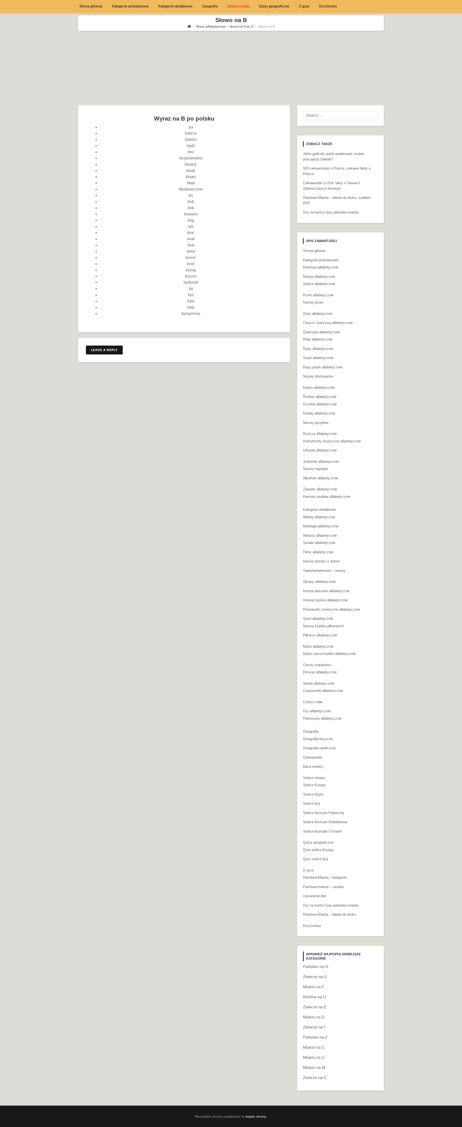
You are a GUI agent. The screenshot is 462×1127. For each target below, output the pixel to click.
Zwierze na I (314, 1027)
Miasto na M (314, 1067)
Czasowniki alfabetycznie (323, 690)
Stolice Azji (311, 803)
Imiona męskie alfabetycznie (325, 600)
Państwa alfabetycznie (320, 267)
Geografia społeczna (319, 748)
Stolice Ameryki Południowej (325, 822)
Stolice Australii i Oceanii (322, 831)
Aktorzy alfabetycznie (320, 535)
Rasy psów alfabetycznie (322, 367)
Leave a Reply (104, 350)
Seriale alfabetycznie (319, 543)
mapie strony (255, 1116)
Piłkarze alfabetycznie (320, 635)
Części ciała (312, 702)
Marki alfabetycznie (318, 646)
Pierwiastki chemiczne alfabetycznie (331, 609)
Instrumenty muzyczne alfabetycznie (332, 441)
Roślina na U (314, 997)
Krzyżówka (328, 6)
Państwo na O (315, 966)
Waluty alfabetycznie (319, 517)
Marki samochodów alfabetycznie (329, 654)
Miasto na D (314, 1017)
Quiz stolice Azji (315, 859)
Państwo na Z (315, 1037)
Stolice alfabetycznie (319, 284)
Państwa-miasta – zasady (323, 887)
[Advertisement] (231, 66)
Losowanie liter (314, 896)
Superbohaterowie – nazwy (324, 570)
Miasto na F (313, 987)
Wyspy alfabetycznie (319, 581)
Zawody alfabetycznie (320, 489)
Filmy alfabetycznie (318, 552)
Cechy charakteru (317, 665)
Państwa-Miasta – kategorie (325, 877)
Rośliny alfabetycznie (319, 397)
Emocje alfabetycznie (320, 672)
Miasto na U (314, 1057)
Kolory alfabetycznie (319, 387)
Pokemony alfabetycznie (322, 718)
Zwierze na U (315, 977)
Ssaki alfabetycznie (318, 358)
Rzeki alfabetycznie (318, 295)
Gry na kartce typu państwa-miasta (330, 212)
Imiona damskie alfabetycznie (326, 591)
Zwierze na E (315, 1007)
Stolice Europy (314, 785)
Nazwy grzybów (315, 422)
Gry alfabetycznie (317, 711)
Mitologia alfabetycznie (321, 526)
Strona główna (90, 6)
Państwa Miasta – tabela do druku (329, 914)
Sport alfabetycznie (318, 618)
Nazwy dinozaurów (318, 376)
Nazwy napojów (315, 469)
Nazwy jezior (313, 302)
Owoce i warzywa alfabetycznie (328, 323)
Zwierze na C (315, 1077)
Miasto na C (314, 1047)
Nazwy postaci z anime (321, 561)
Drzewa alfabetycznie (320, 404)
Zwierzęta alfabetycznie (321, 332)
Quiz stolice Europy (318, 850)
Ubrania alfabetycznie (320, 450)
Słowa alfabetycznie (318, 683)
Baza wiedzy (313, 766)
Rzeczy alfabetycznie (320, 434)
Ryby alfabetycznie (318, 349)
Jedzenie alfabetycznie (321, 461)
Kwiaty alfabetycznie (319, 413)
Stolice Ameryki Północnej (323, 813)
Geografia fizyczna (318, 739)
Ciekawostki (312, 757)
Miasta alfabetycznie (319, 276)
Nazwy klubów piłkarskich (323, 626)
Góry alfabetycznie (318, 313)
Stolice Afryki (313, 794)
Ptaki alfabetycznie (318, 339)
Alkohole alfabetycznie (320, 478)
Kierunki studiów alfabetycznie (326, 496)
